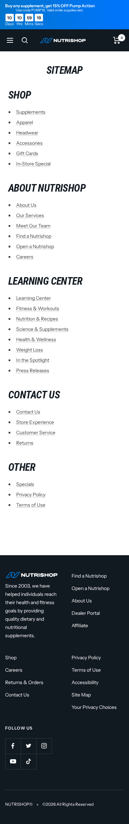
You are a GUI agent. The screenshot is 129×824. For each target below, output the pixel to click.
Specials (25, 484)
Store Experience (35, 422)
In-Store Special (33, 164)
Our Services (30, 215)
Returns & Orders (24, 682)
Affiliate (80, 625)
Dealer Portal (86, 613)
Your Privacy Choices (94, 707)
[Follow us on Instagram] (44, 746)
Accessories (29, 143)
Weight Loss (29, 350)
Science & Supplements (42, 329)
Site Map (81, 695)
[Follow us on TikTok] (28, 761)
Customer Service (35, 432)
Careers (24, 257)
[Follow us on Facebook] (13, 746)
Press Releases (32, 370)
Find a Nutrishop (33, 236)
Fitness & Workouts (37, 308)
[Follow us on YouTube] (13, 761)
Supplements (30, 112)
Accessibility (85, 682)
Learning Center (33, 298)
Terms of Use (30, 505)
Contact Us (28, 412)
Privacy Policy (30, 494)
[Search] (25, 40)
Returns (24, 443)
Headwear (27, 133)
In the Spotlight (32, 360)
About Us (26, 205)
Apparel (24, 122)
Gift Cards (27, 153)
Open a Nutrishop (35, 246)
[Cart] (116, 40)
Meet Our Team (33, 226)
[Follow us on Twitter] (28, 746)
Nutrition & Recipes (37, 319)
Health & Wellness (36, 339)
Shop (11, 657)
